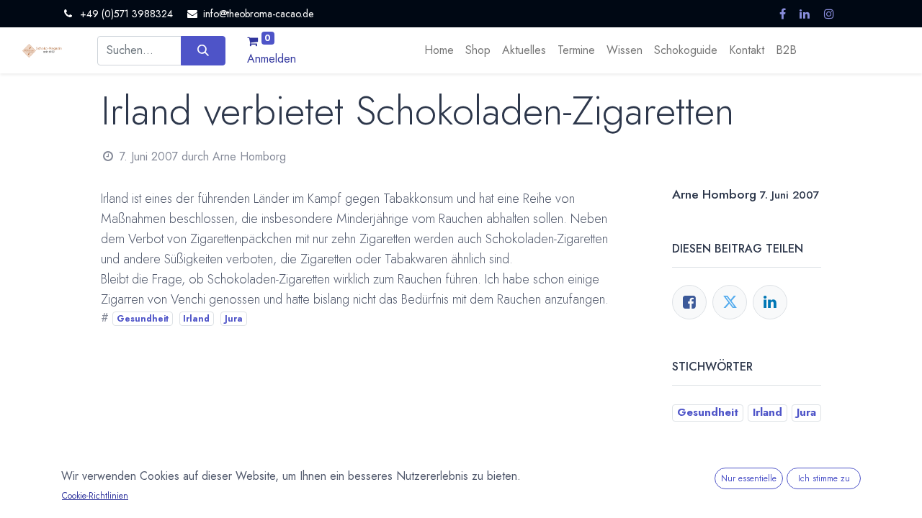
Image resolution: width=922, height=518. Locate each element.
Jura (234, 318)
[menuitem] (439, 50)
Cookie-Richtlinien (95, 495)
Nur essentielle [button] (748, 478)
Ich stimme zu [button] (824, 478)
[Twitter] (729, 302)
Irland (196, 318)
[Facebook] (689, 302)
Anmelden (271, 58)
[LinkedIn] (770, 302)
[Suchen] (203, 50)
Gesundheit (143, 318)
